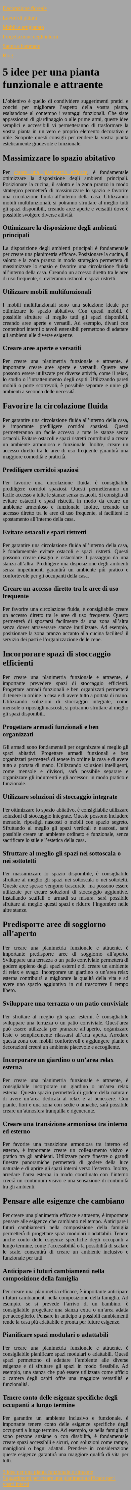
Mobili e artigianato (23, 27)
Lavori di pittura (20, 18)
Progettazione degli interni (30, 36)
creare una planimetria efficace (51, 172)
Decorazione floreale (25, 8)
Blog (8, 55)
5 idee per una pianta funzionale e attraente (48, 1472)
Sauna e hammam (21, 46)
